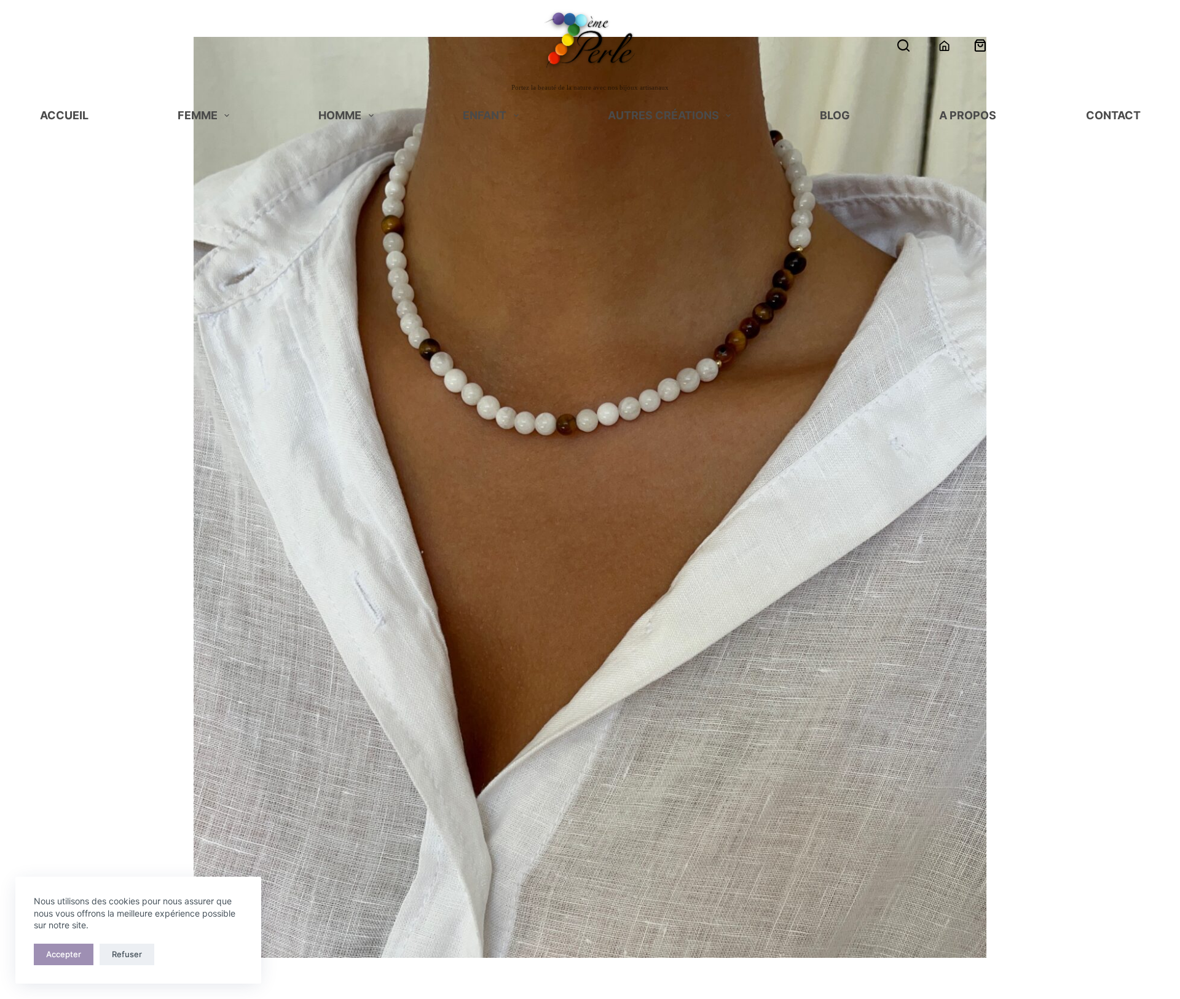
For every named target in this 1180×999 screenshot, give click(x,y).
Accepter (63, 954)
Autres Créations (663, 116)
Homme (339, 116)
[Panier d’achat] (980, 45)
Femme (198, 116)
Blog (835, 116)
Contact (1113, 116)
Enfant (484, 116)
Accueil (64, 116)
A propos (967, 116)
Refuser (127, 954)
